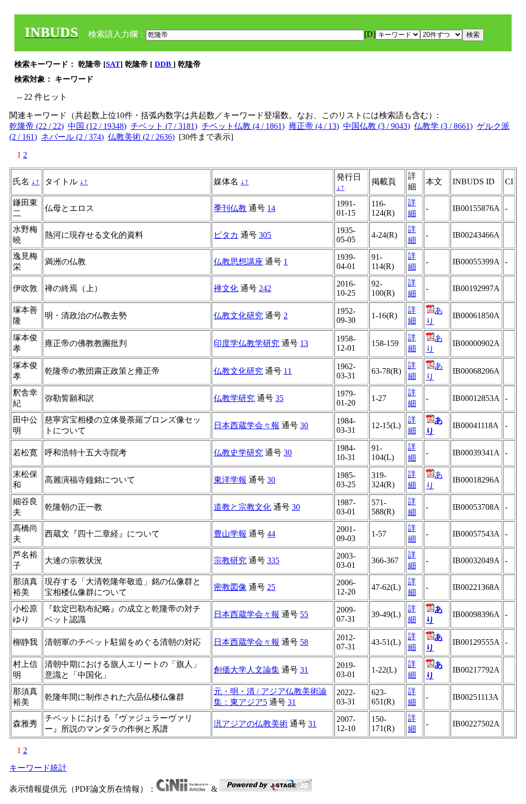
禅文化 (226, 288)
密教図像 (230, 587)
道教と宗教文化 (242, 507)
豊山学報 (230, 533)
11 (288, 371)
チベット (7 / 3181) (163, 126)
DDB (164, 64)
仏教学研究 (234, 398)
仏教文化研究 (238, 315)
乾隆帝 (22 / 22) (36, 126)
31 (304, 669)
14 (271, 208)
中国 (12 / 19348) (97, 126)
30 (304, 425)
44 (271, 533)
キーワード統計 (38, 767)
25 (271, 587)
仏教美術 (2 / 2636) (141, 136)
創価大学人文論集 (246, 669)
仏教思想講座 (238, 261)
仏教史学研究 (238, 452)
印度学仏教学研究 (246, 343)
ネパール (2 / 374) (72, 136)
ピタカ (226, 235)
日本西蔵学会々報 (246, 425)
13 (304, 343)
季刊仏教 (230, 208)
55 (304, 614)
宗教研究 (230, 560)
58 (304, 642)
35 (279, 398)
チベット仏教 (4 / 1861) (243, 126)
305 (265, 235)
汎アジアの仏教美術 (251, 723)
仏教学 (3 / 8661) (443, 126)
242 (265, 288)
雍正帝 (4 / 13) (314, 126)
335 (273, 560)
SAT (113, 64)
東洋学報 (230, 479)
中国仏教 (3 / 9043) (376, 126)
